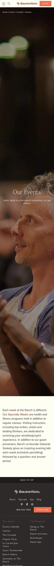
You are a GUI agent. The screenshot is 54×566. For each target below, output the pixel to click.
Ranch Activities (38, 534)
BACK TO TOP (27, 480)
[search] (9, 3)
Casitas (6, 531)
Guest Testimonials (13, 551)
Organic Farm (10, 539)
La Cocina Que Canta (10, 544)
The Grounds (9, 535)
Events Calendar (11, 527)
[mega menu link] (4, 4)
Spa (32, 500)
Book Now (42, 509)
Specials (22, 500)
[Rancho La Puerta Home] (27, 3)
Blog (39, 500)
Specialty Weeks (18, 414)
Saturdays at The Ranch (12, 560)
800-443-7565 (24, 509)
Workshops (36, 538)
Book (45, 3)
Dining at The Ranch (37, 528)
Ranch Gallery (10, 555)
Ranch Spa (35, 542)
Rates (13, 500)
